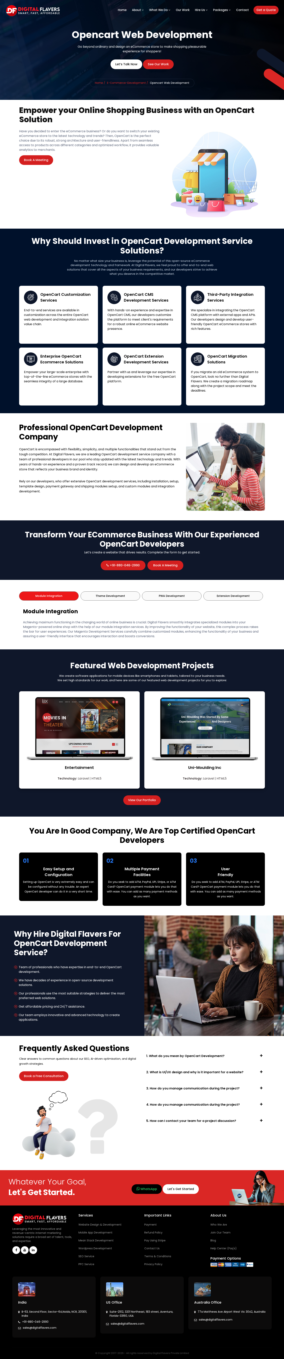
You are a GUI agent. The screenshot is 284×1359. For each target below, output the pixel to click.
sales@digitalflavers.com (39, 1328)
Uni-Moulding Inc (204, 767)
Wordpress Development (95, 1248)
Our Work (183, 10)
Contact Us (152, 1248)
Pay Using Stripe (155, 1240)
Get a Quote (266, 10)
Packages (221, 10)
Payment (150, 1225)
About (137, 10)
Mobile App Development (95, 1232)
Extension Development (233, 596)
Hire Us (200, 10)
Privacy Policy (153, 1264)
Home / (100, 83)
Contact (242, 10)
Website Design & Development (100, 1225)
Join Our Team (220, 1232)
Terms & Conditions (157, 1256)
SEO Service (86, 1256)
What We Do (158, 10)
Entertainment (79, 767)
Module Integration (48, 596)
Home (122, 10)
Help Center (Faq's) (223, 1248)
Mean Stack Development (96, 1240)
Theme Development (110, 596)
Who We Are (218, 1225)
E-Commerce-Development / (127, 83)
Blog (213, 1240)
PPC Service (86, 1264)
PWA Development (172, 596)
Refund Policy (153, 1232)
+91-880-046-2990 (35, 1322)
